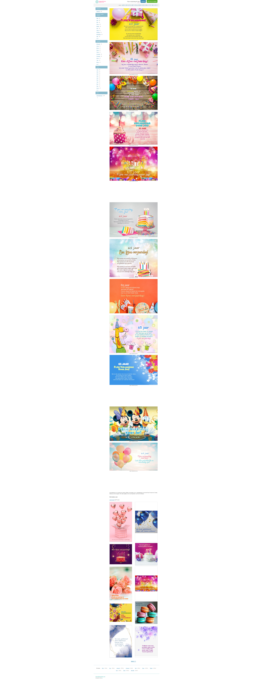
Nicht (97, 18)
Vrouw (98, 24)
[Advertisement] (133, 192)
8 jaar (97, 84)
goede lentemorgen (99, 95)
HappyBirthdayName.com (100, 676)
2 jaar (97, 71)
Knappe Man (99, 34)
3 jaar (97, 73)
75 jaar (98, 52)
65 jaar (98, 50)
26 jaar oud (98, 44)
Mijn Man (98, 32)
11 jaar (98, 46)
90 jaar (98, 62)
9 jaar (97, 86)
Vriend (98, 30)
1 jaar (97, 69)
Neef (97, 22)
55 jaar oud (98, 56)
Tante (97, 36)
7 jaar (97, 60)
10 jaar (98, 88)
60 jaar (98, 48)
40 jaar (98, 58)
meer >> (98, 38)
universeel (98, 11)
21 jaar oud (98, 54)
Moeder (98, 26)
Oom (97, 28)
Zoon (97, 20)
